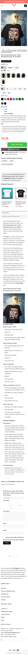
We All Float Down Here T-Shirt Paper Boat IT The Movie (7, 203)
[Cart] (25, 6)
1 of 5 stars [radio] (5, 502)
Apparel (8, 49)
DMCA (3, 617)
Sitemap (3, 599)
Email (5, 530)
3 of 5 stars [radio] (6, 505)
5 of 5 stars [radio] (6, 508)
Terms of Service (5, 597)
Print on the (4, 106)
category (9, 178)
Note (2, 123)
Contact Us (4, 608)
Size (2, 85)
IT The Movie (15, 568)
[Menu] (2, 6)
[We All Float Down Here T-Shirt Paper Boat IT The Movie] (7, 193)
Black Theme (22, 49)
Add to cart (17, 144)
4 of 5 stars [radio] (16, 505)
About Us (3, 588)
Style (3, 70)
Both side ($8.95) (8, 113)
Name (5, 523)
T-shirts (14, 49)
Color (2, 95)
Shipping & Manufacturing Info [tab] (10, 216)
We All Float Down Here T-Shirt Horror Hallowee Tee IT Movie (20, 203)
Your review (6, 511)
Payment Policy (5, 614)
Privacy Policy (5, 594)
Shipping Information (6, 611)
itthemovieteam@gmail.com (12, 632)
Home (2, 49)
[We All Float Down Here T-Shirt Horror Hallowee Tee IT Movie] (20, 193)
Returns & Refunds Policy (8, 591)
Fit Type (3, 64)
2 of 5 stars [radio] (12, 502)
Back (5, 111)
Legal (2, 620)
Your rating (6, 500)
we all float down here (7, 164)
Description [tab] (5, 212)
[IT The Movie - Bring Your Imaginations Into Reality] (14, 5)
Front (5, 109)
